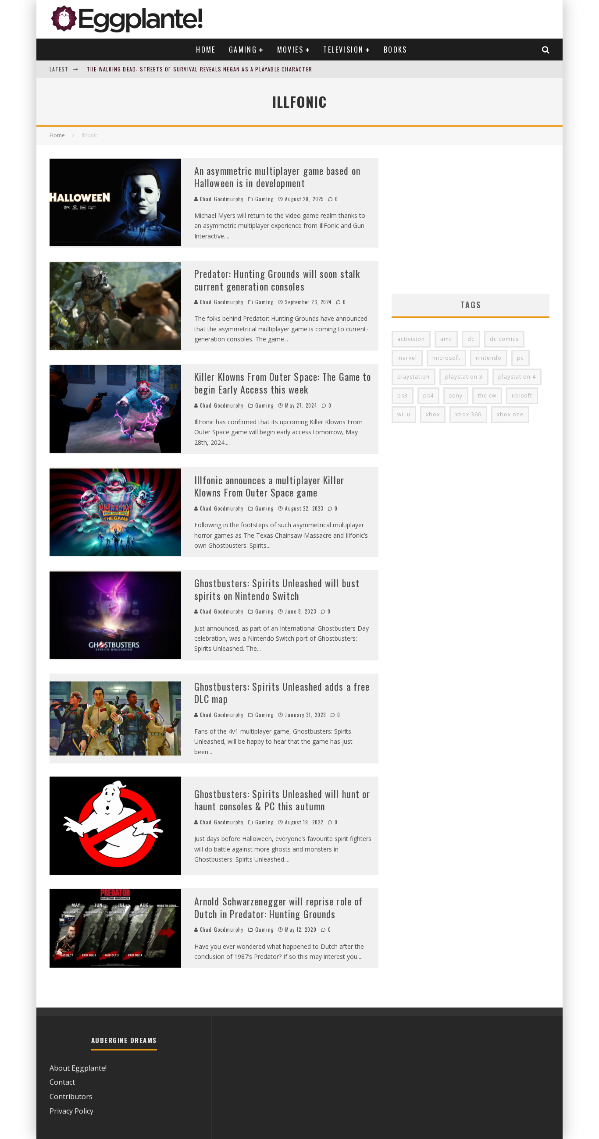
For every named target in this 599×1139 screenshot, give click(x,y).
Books (395, 49)
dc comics (504, 339)
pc (520, 358)
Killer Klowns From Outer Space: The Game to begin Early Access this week (282, 382)
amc (446, 339)
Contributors (71, 1096)
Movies (290, 49)
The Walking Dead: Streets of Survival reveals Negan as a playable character (199, 69)
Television (343, 49)
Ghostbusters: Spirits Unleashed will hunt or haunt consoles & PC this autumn (282, 800)
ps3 (402, 395)
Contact (62, 1082)
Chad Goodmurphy (221, 198)
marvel (407, 358)
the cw (487, 395)
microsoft (446, 358)
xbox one (510, 414)
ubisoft (522, 395)
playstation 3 (464, 376)
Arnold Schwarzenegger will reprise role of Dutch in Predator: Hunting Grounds (278, 907)
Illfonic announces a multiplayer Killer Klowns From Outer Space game (269, 486)
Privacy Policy (71, 1111)
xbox (433, 414)
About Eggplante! (78, 1068)
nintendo (489, 358)
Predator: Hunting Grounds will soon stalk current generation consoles (277, 279)
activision (411, 339)
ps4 (428, 395)
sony (456, 395)
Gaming (243, 49)
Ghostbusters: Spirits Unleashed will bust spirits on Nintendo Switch (277, 589)
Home (206, 49)
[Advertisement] (470, 219)
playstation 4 (517, 376)
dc (470, 339)
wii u (403, 414)
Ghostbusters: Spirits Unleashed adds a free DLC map (282, 692)
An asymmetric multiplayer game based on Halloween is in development (277, 176)
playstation (413, 376)
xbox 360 (468, 414)
